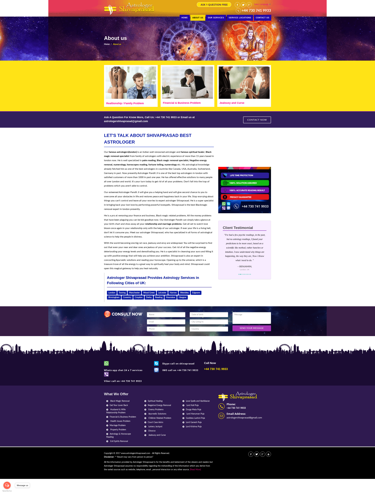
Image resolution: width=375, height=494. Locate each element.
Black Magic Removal (119, 401)
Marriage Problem (118, 425)
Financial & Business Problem (125, 102)
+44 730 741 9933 (256, 10)
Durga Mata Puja (193, 410)
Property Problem (118, 430)
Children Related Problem (159, 418)
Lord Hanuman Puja (195, 414)
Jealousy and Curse (175, 102)
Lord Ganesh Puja (194, 422)
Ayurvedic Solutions (157, 414)
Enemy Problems (155, 410)
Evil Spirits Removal (119, 441)
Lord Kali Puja (192, 405)
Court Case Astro (155, 422)
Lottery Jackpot (155, 427)
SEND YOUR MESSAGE (252, 328)
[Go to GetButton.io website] (7, 491)
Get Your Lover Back (119, 405)
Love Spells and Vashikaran (198, 401)
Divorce (151, 431)
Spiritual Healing (155, 401)
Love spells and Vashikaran (236, 102)
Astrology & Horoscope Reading (118, 435)
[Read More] (195, 470)
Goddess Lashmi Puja (195, 418)
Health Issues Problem (120, 421)
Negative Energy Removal (159, 405)
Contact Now (257, 120)
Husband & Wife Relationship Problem (116, 411)
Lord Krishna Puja (194, 427)
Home (107, 44)
